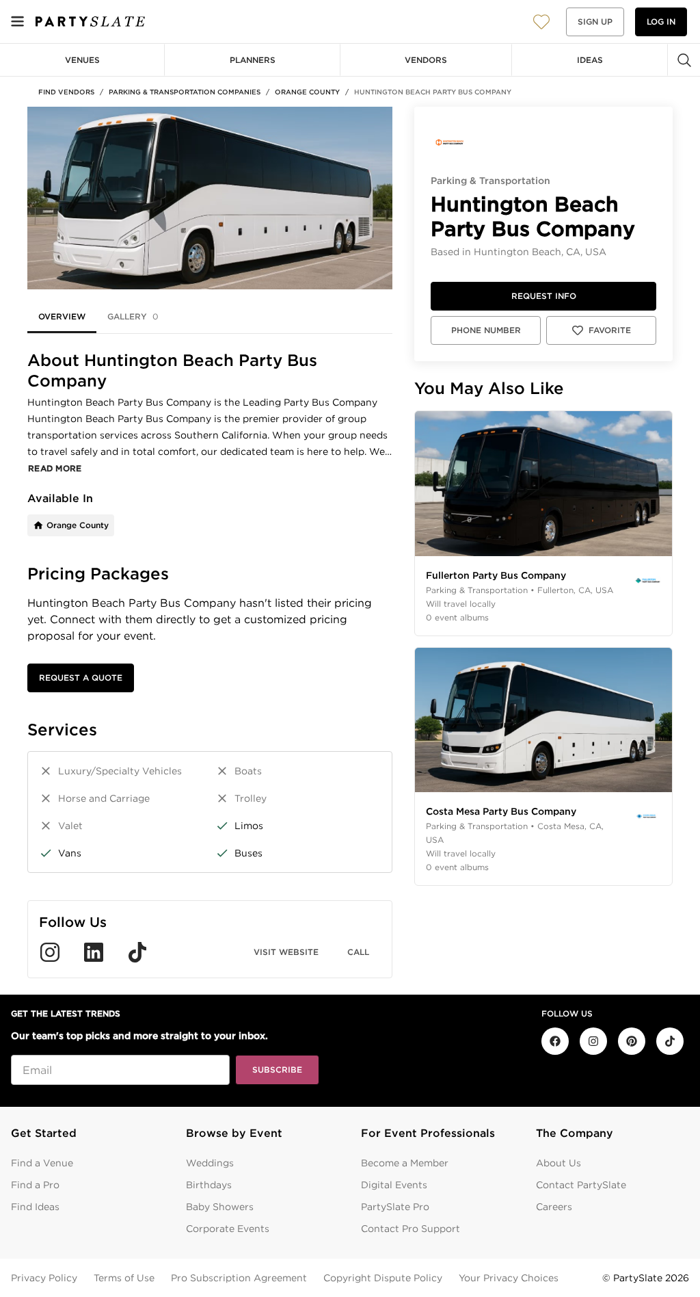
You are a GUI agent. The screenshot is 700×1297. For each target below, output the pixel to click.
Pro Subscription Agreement (239, 1277)
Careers (554, 1206)
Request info (543, 296)
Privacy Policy (44, 1277)
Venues (82, 60)
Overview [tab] (61, 316)
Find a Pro (35, 1184)
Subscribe (277, 1069)
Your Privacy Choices (508, 1277)
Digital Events (394, 1184)
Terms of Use (124, 1277)
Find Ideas (35, 1206)
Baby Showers (220, 1206)
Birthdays (209, 1184)
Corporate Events (227, 1228)
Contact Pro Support (410, 1228)
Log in (661, 21)
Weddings (210, 1162)
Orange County (307, 92)
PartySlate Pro (395, 1206)
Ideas (590, 60)
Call (358, 952)
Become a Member (404, 1162)
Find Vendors (66, 92)
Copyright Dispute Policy (382, 1277)
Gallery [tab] (133, 316)
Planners (252, 60)
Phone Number (486, 330)
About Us (558, 1162)
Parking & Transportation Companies (184, 92)
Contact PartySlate (581, 1184)
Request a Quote (80, 677)
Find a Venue (42, 1162)
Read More (55, 468)
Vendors (426, 60)
